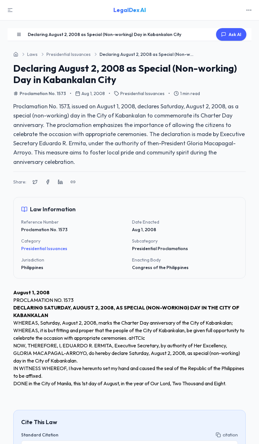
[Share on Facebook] (48, 182)
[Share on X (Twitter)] (35, 182)
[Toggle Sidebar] (10, 10)
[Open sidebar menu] (19, 34)
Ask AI (235, 34)
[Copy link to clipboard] (73, 182)
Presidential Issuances (44, 248)
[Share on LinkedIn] (60, 182)
